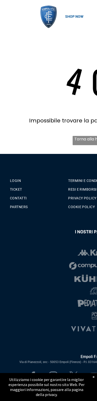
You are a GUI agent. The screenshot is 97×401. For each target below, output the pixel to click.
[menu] (7, 10)
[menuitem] (37, 179)
